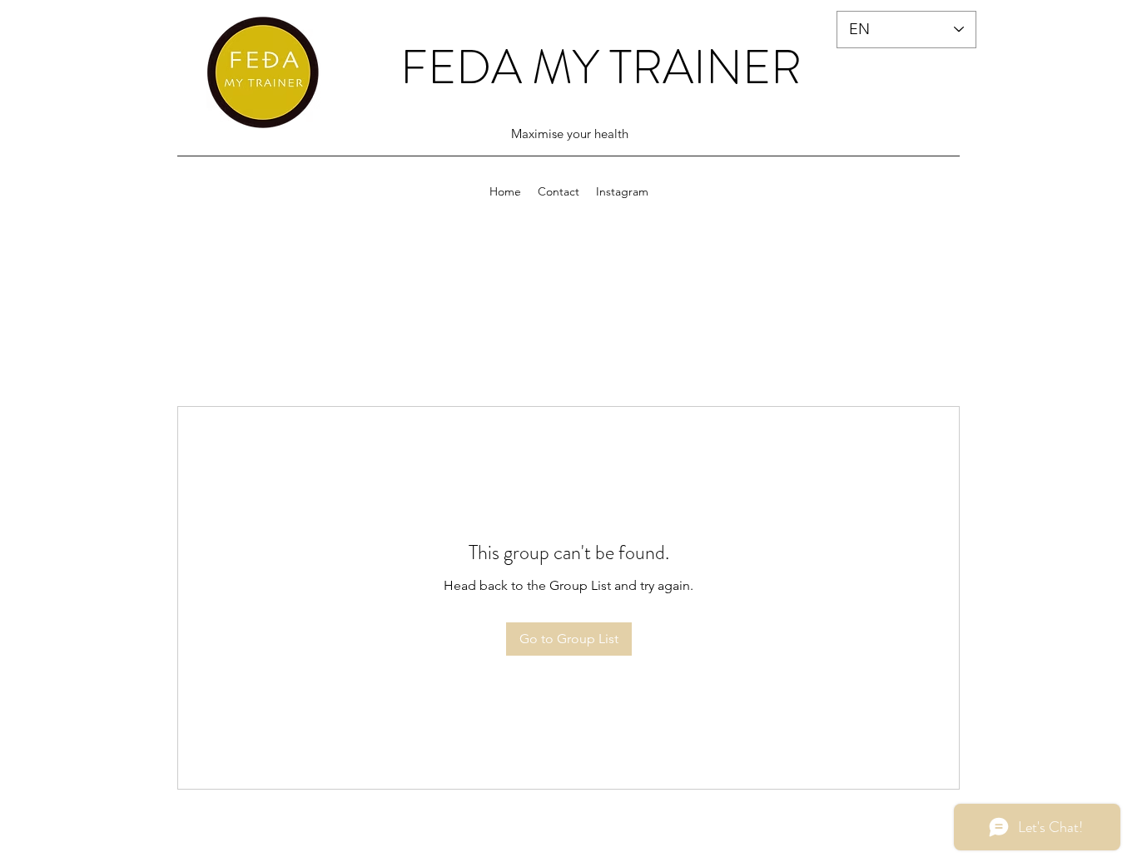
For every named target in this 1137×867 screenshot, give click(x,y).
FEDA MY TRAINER (601, 67)
